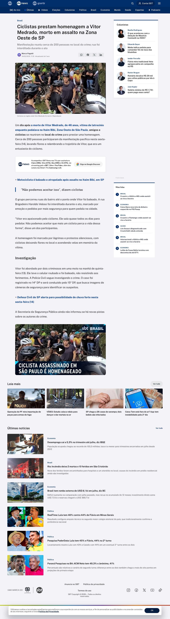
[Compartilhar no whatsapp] (81, 55)
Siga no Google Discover (90, 164)
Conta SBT (147, 3)
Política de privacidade (94, 584)
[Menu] (159, 3)
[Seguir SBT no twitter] (144, 590)
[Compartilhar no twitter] (94, 55)
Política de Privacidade (48, 612)
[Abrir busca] (132, 3)
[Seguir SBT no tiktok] (160, 590)
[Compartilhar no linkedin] (101, 55)
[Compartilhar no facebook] (88, 55)
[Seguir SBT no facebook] (136, 590)
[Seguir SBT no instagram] (128, 590)
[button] (26, 406)
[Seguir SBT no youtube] (152, 590)
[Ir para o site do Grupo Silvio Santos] (20, 590)
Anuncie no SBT (71, 584)
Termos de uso (84, 590)
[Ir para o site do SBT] (39, 590)
